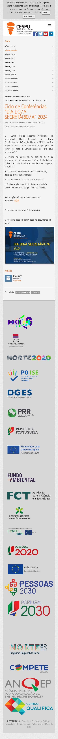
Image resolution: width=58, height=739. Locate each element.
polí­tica (47, 2)
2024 (23, 96)
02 (28, 96)
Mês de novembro (11, 86)
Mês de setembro (11, 78)
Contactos (36, 721)
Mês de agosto (10, 74)
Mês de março (10, 54)
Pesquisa (26, 721)
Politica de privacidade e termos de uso (28, 722)
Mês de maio (9, 62)
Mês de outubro (11, 82)
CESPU (19, 28)
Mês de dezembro (11, 90)
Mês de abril (9, 58)
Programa (17, 277)
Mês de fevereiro (11, 50)
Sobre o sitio (37, 724)
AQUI (16, 200)
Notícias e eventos (12, 96)
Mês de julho (10, 70)
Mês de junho (10, 66)
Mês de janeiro (10, 46)
